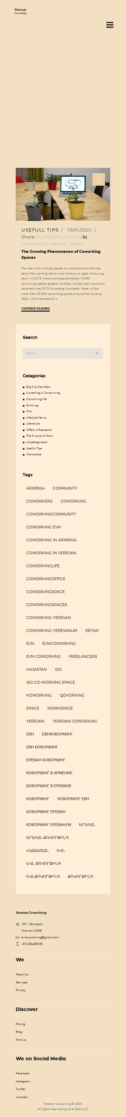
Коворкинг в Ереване (48, 785)
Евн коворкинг (42, 747)
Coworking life (36, 399)
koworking (39, 695)
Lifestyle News (36, 417)
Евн (30, 734)
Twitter (21, 1089)
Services (21, 982)
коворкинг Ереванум (48, 824)
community (65, 488)
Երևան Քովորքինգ (47, 837)
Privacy (21, 990)
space (32, 708)
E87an (92, 630)
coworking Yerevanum (51, 630)
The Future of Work (40, 435)
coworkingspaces (46, 604)
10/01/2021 (79, 230)
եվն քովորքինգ (43, 863)
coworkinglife (42, 565)
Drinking (32, 405)
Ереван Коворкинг (45, 759)
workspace (60, 708)
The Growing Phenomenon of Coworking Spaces (60, 254)
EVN (30, 643)
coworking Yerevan (48, 617)
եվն (61, 850)
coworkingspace (45, 591)
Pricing (20, 1024)
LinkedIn (22, 1097)
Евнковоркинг (57, 734)
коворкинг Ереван (45, 811)
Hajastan (36, 669)
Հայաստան (37, 850)
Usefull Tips (40, 230)
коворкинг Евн (73, 798)
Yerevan (35, 721)
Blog (19, 1031)
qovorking (72, 695)
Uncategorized (36, 442)
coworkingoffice (45, 578)
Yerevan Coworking (74, 721)
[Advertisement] (63, 101)
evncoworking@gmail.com (40, 937)
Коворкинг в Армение (49, 772)
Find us (21, 1039)
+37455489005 (32, 944)
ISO (58, 669)
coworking (73, 501)
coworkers (39, 501)
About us (22, 974)
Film (29, 411)
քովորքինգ (80, 876)
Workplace (33, 454)
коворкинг (37, 798)
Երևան (87, 824)
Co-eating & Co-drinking (43, 392)
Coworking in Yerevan (51, 552)
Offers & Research (39, 430)
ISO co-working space (50, 682)
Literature (33, 423)
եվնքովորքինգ (43, 876)
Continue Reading (35, 308)
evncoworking (59, 643)
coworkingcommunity (51, 514)
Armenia (35, 488)
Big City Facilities (38, 387)
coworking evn (43, 527)
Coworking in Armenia (51, 540)
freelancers (83, 656)
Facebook (23, 1073)
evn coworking (43, 656)
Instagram (23, 1081)
